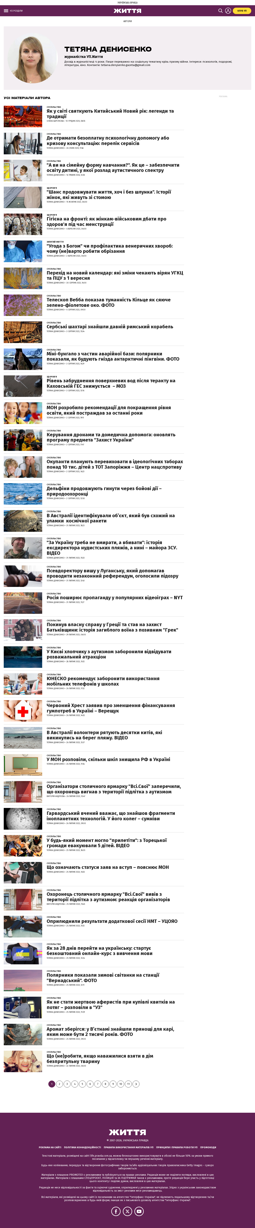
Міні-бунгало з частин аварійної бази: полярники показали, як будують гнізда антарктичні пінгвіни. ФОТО (113, 356)
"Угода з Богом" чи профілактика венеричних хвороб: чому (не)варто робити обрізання (110, 248)
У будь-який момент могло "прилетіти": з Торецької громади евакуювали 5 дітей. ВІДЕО (107, 843)
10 (120, 1084)
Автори (127, 21)
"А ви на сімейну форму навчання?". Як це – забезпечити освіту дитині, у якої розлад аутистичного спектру (113, 167)
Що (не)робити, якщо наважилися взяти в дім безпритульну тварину (100, 1058)
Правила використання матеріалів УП (128, 1147)
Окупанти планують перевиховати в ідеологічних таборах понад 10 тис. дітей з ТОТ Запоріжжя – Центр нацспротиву (115, 464)
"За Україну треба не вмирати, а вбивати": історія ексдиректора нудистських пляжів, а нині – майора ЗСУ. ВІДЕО (112, 548)
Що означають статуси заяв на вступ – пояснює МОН (108, 867)
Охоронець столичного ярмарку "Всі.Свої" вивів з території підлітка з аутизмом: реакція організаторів (108, 897)
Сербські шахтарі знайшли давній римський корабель (110, 327)
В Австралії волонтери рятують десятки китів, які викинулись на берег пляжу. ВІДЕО (104, 735)
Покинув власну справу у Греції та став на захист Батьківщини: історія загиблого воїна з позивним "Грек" (112, 627)
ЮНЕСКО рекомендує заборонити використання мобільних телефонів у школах (103, 681)
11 (128, 1084)
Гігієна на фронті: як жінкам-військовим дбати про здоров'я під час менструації (106, 221)
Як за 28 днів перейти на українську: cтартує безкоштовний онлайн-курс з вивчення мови (100, 951)
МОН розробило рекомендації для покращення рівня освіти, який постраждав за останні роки (109, 410)
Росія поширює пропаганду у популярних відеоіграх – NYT (115, 598)
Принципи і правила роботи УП (177, 1147)
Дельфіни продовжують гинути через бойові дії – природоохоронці (104, 491)
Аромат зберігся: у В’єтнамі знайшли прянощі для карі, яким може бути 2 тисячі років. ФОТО (110, 1031)
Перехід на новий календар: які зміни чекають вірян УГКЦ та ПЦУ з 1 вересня (115, 275)
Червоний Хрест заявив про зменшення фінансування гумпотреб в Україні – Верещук (111, 708)
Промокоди (208, 1147)
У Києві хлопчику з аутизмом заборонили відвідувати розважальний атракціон (109, 654)
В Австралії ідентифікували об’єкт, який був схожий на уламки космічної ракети (111, 518)
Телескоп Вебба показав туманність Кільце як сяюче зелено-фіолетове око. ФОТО (109, 302)
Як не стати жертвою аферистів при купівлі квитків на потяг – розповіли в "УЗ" (111, 1004)
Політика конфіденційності (82, 1147)
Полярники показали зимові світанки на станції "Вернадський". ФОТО (103, 977)
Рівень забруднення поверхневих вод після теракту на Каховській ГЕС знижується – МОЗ (111, 383)
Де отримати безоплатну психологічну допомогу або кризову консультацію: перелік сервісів (108, 140)
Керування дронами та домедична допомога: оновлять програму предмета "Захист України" (111, 437)
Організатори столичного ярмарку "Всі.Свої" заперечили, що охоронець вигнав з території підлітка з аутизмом (114, 789)
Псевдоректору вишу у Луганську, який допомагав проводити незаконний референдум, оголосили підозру (112, 573)
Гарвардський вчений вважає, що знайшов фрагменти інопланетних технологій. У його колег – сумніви (111, 816)
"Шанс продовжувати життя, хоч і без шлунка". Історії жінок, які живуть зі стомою (109, 194)
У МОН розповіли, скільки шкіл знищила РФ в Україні (108, 759)
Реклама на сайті (50, 1147)
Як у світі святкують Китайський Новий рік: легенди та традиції (110, 113)
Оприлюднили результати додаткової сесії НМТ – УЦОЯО (112, 921)
